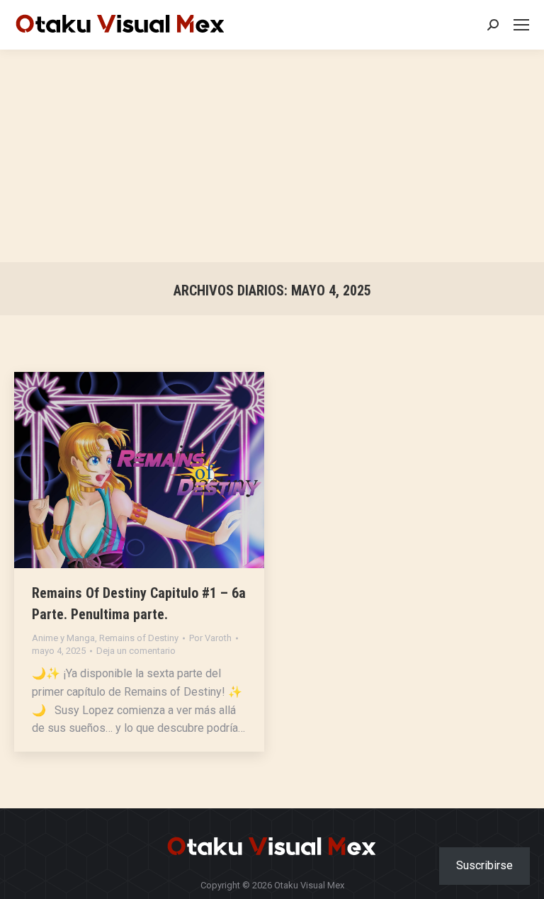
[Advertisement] (272, 156)
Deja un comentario (136, 650)
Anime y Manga (63, 638)
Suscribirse (484, 865)
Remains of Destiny (138, 638)
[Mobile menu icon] (521, 24)
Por (210, 638)
